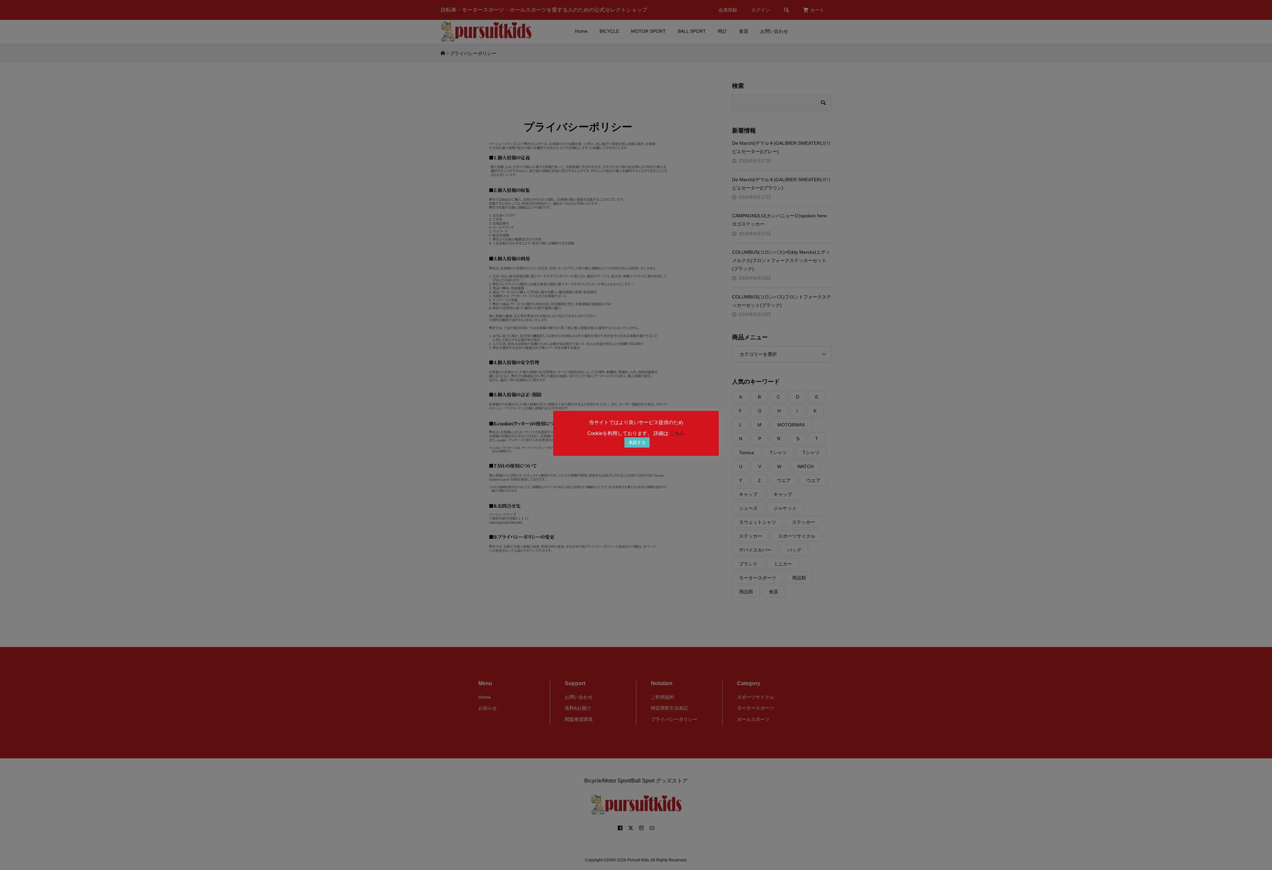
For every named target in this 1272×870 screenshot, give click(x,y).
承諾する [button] (637, 442)
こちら (677, 433)
